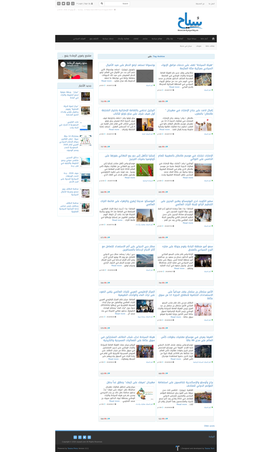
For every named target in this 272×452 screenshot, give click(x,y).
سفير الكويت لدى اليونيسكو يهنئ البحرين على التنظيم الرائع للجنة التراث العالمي (187, 203)
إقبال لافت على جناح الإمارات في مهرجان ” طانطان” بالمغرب (189, 112)
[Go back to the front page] (190, 25)
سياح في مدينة (186, 46)
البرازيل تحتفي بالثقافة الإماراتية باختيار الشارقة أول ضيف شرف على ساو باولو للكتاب (128, 112)
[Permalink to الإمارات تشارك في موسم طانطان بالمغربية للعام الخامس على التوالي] (203, 170)
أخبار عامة (204, 38)
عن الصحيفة (200, 3)
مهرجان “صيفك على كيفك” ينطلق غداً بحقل (131, 382)
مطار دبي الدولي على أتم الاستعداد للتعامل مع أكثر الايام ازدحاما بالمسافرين (128, 248)
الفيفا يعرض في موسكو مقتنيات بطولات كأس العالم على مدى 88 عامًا (187, 339)
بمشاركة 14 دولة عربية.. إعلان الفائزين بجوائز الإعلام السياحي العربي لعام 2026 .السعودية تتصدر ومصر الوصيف (68, 143)
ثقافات (135, 38)
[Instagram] (59, 4)
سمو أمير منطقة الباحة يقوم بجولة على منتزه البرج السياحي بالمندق (187, 248)
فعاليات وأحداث (123, 38)
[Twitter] (63, 4)
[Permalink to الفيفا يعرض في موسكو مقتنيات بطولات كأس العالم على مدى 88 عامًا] (203, 351)
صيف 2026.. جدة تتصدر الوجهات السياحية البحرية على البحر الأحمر (69, 177)
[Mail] (73, 4)
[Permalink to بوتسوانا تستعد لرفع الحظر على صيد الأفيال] (145, 76)
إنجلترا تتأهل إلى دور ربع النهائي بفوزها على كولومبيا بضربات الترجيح (130, 157)
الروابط (212, 437)
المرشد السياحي (79, 38)
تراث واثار (169, 38)
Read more (106, 81)
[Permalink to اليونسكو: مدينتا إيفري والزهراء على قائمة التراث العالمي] (145, 215)
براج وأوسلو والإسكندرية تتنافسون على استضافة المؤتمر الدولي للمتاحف (185, 384)
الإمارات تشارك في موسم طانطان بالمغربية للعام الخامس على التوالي (185, 157)
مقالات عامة (210, 46)
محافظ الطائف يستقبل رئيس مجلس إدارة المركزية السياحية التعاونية (68, 207)
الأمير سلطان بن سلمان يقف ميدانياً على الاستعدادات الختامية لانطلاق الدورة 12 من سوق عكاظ (185, 295)
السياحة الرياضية (148, 180)
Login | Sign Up (84, 3)
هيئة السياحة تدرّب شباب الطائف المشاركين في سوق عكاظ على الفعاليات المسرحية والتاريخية (128, 339)
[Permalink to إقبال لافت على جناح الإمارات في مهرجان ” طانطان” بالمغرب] (203, 125)
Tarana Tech (209, 448)
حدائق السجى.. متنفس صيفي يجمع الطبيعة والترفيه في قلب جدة (69, 162)
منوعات (198, 46)
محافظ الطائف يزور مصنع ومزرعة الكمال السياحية (69, 192)
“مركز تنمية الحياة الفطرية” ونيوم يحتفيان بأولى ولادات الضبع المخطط (69, 110)
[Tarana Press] (177, 448)
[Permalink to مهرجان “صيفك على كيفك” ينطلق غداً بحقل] (145, 393)
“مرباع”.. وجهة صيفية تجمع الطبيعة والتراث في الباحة (69, 95)
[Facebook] (68, 4)
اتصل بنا (211, 3)
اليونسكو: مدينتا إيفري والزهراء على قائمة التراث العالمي (127, 203)
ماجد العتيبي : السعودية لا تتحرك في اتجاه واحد (68, 125)
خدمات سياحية (108, 38)
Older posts (209, 426)
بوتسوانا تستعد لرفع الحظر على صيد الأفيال (130, 65)
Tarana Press (73, 448)
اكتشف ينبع (94, 38)
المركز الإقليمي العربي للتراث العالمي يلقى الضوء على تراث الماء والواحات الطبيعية (127, 293)
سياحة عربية (191, 38)
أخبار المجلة (149, 85)
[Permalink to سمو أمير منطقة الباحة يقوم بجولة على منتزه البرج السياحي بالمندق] (203, 261)
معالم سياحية (157, 38)
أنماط (180, 38)
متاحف (145, 38)
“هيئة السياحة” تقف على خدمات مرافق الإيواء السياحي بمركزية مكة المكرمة (187, 67)
